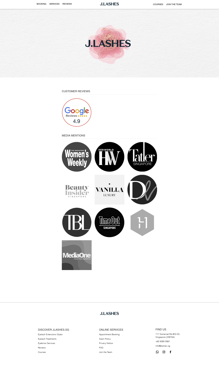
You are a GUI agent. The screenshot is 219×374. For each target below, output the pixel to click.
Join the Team (105, 352)
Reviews (42, 347)
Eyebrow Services (46, 343)
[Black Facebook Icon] (170, 352)
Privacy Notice (106, 343)
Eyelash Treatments (47, 339)
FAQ (101, 347)
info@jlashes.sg (163, 346)
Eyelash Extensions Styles (50, 334)
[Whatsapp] (157, 352)
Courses (42, 352)
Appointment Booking (109, 334)
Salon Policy (105, 339)
